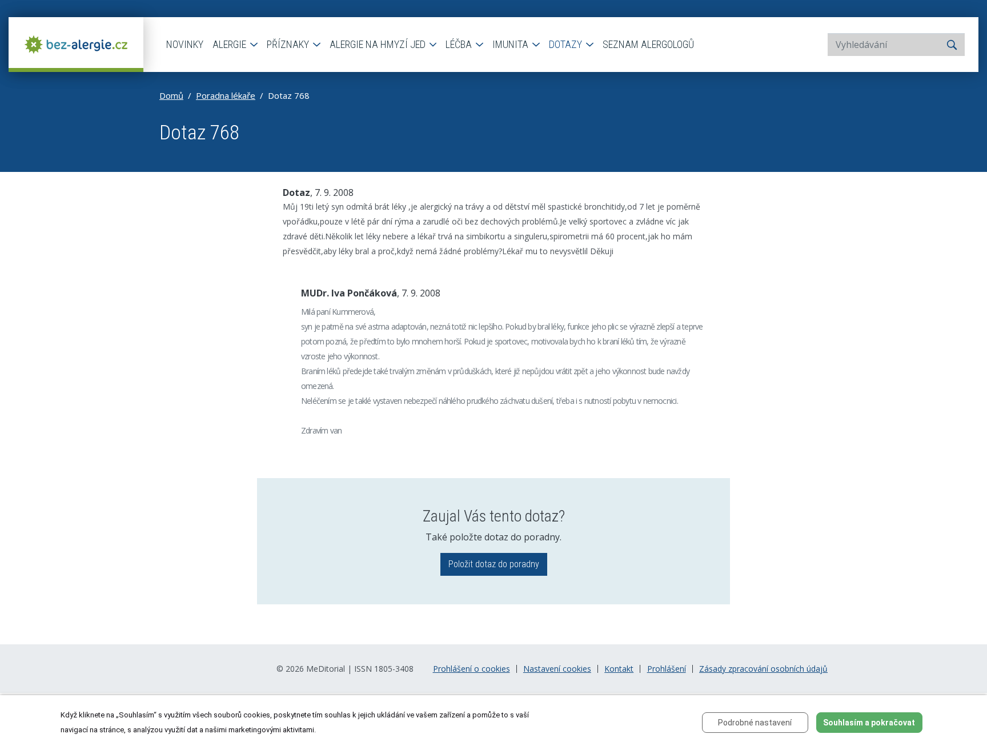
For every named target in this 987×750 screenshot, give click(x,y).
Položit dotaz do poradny (493, 564)
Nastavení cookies (557, 669)
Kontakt (618, 669)
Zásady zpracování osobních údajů (763, 669)
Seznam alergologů (648, 44)
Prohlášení (666, 669)
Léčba (460, 44)
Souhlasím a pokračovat (869, 722)
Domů (171, 95)
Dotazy (566, 44)
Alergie (230, 44)
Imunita (511, 44)
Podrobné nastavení (755, 722)
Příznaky (289, 44)
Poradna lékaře (225, 95)
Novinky (184, 44)
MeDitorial (325, 668)
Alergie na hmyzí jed (379, 44)
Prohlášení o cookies (471, 669)
